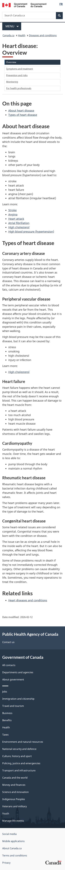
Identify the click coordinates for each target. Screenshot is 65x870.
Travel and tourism (13, 706)
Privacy (6, 862)
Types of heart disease (22, 115)
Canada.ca (8, 35)
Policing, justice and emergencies (21, 763)
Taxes (5, 734)
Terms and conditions (14, 855)
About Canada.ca (12, 848)
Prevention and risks (17, 75)
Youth (5, 813)
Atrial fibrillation (18, 223)
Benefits (7, 720)
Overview (11, 62)
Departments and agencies (17, 672)
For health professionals (18, 88)
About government (13, 679)
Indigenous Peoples (13, 799)
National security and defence (19, 749)
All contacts (8, 665)
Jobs (4, 691)
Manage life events (13, 820)
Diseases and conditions (43, 35)
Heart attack (16, 219)
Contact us (8, 642)
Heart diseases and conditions (27, 600)
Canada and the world (15, 777)
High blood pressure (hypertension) (31, 231)
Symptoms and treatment (19, 68)
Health (21, 35)
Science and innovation (15, 792)
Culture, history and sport (17, 756)
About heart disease (21, 110)
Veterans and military (14, 806)
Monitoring (12, 81)
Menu (10, 26)
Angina (12, 214)
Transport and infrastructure (19, 770)
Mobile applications (13, 841)
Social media (9, 834)
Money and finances (13, 785)
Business (7, 713)
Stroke (12, 210)
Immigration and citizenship (18, 698)
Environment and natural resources (22, 741)
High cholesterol (18, 227)
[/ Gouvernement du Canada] (24, 5)
